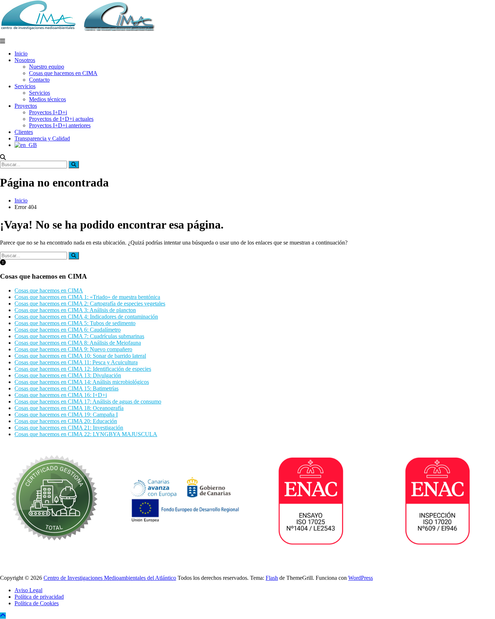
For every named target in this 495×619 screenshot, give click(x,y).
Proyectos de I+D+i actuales (61, 119)
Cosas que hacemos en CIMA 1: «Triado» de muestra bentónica (87, 297)
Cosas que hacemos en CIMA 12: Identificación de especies (82, 369)
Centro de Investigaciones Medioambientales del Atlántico (109, 578)
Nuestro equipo (46, 66)
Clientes (23, 132)
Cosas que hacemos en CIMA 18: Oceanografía (69, 408)
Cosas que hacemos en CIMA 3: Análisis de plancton (75, 310)
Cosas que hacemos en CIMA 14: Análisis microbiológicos (81, 382)
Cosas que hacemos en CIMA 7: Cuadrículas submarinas (79, 336)
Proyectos (25, 106)
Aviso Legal (28, 590)
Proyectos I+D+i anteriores (60, 125)
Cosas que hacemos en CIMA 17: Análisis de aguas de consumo (87, 401)
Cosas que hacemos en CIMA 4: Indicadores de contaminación (86, 316)
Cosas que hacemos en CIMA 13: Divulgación (67, 375)
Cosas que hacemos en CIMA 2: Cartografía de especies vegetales (89, 303)
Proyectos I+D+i (48, 112)
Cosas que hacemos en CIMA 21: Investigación (68, 428)
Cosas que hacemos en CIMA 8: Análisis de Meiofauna (77, 343)
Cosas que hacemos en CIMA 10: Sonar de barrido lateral (80, 356)
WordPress (360, 578)
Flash (272, 578)
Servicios (25, 86)
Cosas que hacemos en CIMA (63, 73)
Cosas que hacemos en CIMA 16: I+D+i (60, 395)
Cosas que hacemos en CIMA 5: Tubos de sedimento (75, 323)
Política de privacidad (39, 597)
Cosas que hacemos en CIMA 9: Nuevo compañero (73, 349)
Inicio (21, 53)
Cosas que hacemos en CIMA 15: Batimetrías (66, 388)
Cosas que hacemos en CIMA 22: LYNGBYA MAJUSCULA (85, 434)
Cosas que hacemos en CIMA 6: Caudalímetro (67, 330)
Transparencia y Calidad (42, 138)
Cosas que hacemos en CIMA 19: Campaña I (66, 414)
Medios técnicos (47, 99)
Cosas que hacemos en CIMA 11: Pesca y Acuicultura (76, 362)
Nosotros (24, 60)
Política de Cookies (36, 603)
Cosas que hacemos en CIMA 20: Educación (65, 421)
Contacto (39, 80)
